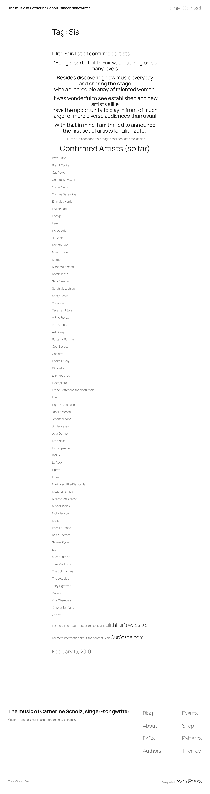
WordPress (189, 781)
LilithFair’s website (125, 624)
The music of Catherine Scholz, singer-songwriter (49, 7)
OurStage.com (127, 637)
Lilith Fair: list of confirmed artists (91, 54)
